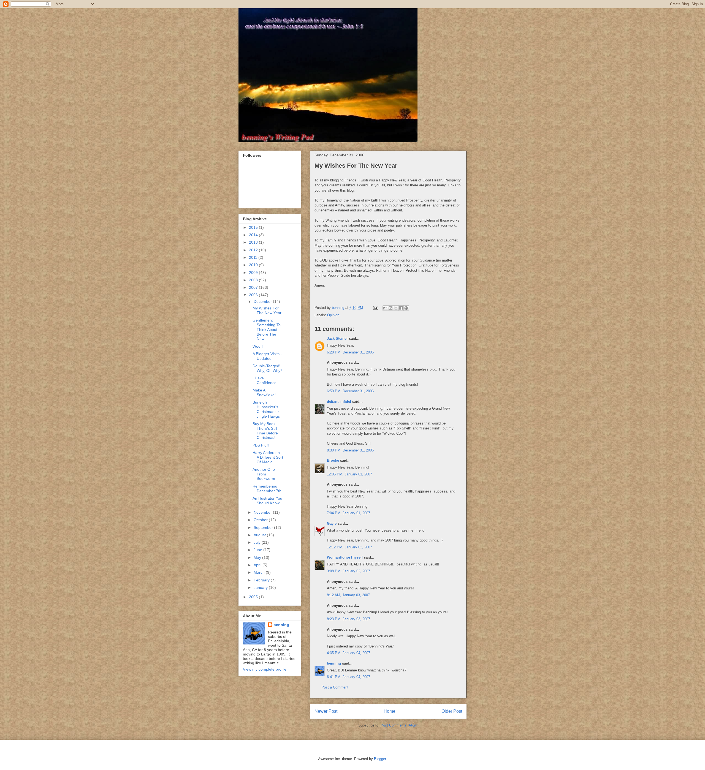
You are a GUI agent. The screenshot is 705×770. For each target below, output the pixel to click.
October (261, 520)
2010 (254, 265)
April (258, 565)
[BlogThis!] (390, 308)
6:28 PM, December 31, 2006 (350, 352)
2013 (254, 242)
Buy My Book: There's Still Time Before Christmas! (265, 430)
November (263, 512)
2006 (254, 295)
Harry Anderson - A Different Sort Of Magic (268, 457)
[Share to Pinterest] (406, 308)
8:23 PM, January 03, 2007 (348, 619)
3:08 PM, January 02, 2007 (348, 571)
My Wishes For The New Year (267, 310)
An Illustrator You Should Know (267, 500)
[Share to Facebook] (401, 308)
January (261, 587)
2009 (254, 272)
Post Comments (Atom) (399, 725)
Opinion (333, 315)
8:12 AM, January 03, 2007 (348, 595)
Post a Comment (334, 687)
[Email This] (385, 308)
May (258, 557)
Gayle (332, 523)
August (260, 535)
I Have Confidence (264, 380)
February (262, 580)
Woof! (258, 346)
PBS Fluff (261, 445)
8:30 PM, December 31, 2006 (350, 450)
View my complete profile (264, 669)
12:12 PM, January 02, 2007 (349, 547)
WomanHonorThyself (345, 557)
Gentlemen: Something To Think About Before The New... (267, 329)
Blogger (380, 759)
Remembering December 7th (267, 488)
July (258, 542)
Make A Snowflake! (264, 392)
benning (334, 663)
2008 (254, 280)
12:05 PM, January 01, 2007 (349, 474)
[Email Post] (375, 308)
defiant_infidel (339, 401)
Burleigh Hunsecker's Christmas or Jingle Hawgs (266, 409)
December (263, 301)
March (260, 572)
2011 (253, 257)
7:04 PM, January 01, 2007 (348, 513)
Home (389, 711)
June (258, 550)
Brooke (333, 460)
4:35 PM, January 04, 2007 (348, 653)
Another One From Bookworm (264, 474)
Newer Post (325, 711)
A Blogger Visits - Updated (267, 356)
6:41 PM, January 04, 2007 (348, 677)
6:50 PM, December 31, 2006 (350, 391)
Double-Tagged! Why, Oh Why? (268, 368)
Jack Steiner (337, 338)
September (264, 527)
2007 (254, 287)
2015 (254, 227)
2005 (254, 597)
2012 (254, 250)
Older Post (451, 711)
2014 (254, 235)
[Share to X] (395, 308)
